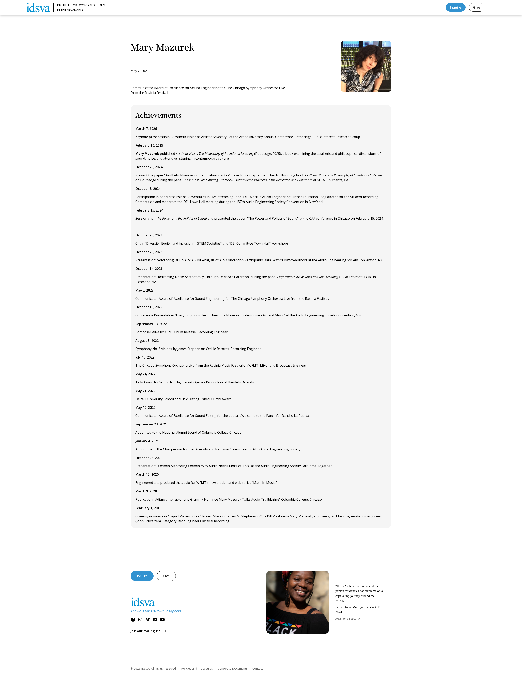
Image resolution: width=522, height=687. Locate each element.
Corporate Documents (233, 668)
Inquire (455, 7)
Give (476, 7)
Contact (257, 668)
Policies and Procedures (197, 668)
